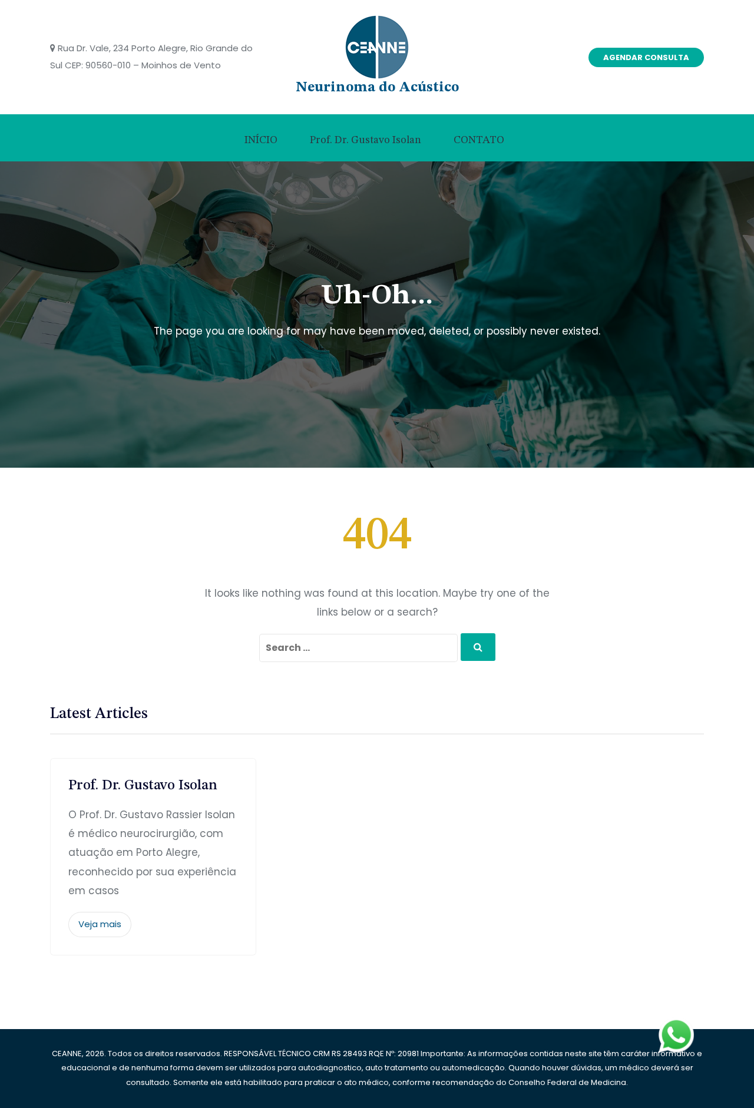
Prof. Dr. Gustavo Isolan (365, 140)
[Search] (478, 647)
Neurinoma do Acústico (377, 88)
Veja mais (99, 924)
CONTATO (479, 140)
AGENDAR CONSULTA (646, 57)
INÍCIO (260, 140)
